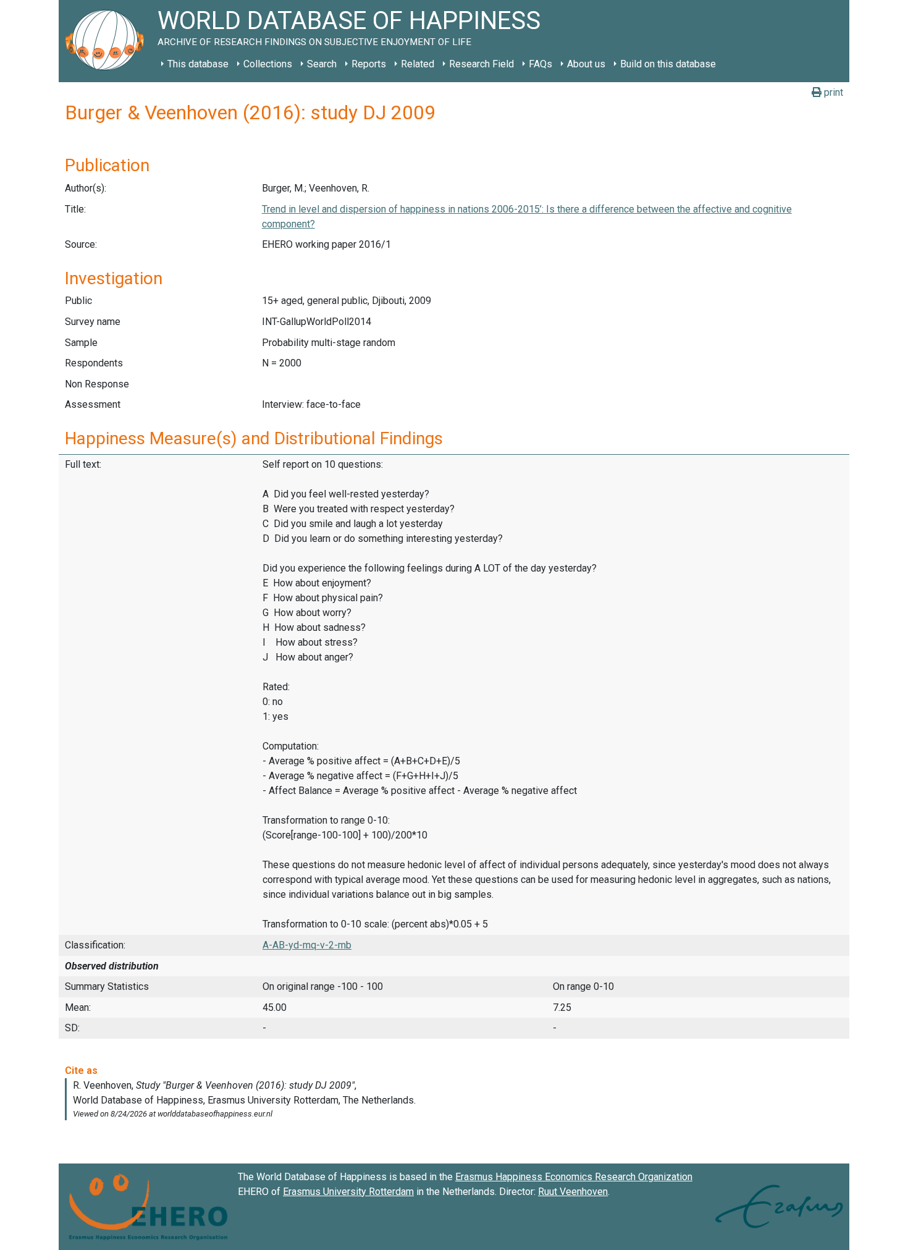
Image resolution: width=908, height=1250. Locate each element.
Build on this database (668, 64)
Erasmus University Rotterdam (348, 1191)
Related (417, 64)
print (832, 92)
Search (322, 64)
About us (586, 64)
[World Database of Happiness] (108, 41)
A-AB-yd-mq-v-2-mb (307, 945)
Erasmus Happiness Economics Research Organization (573, 1177)
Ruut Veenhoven (573, 1191)
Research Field (481, 64)
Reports (368, 64)
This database (198, 64)
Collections (267, 64)
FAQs (540, 64)
